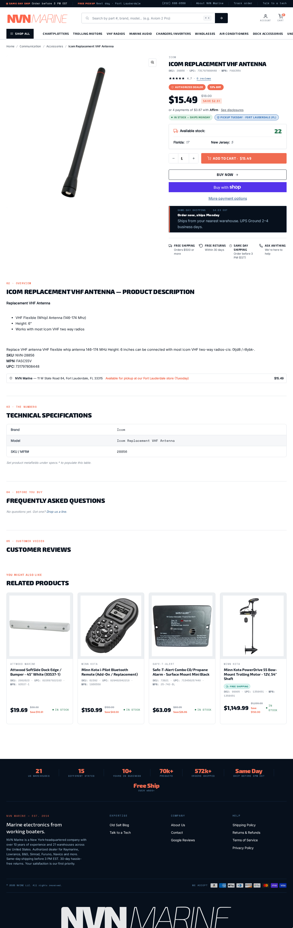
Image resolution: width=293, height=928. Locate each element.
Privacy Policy (243, 848)
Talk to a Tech (120, 832)
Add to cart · (232, 158)
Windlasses (205, 33)
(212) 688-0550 (174, 3)
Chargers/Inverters (173, 33)
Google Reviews (183, 840)
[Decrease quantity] (173, 158)
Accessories (54, 46)
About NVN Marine (209, 3)
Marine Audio (140, 33)
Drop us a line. (56, 511)
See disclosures (232, 110)
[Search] (221, 18)
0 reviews (204, 78)
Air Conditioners (234, 33)
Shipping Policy (244, 825)
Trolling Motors (88, 33)
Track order (243, 3)
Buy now (225, 175)
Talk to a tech (275, 3)
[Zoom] (152, 62)
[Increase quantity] (193, 158)
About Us (178, 825)
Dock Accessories (268, 33)
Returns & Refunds (246, 832)
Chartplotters (56, 33)
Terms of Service (245, 840)
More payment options (228, 198)
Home (10, 46)
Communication (30, 46)
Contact (177, 832)
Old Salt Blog (119, 825)
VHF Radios (116, 33)
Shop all (22, 33)
